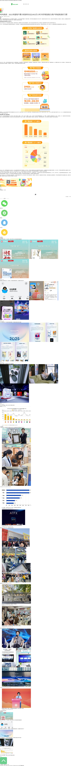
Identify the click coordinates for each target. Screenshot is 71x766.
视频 (11, 0)
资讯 (2, 0)
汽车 (17, 0)
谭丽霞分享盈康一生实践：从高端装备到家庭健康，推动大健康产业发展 (13, 708)
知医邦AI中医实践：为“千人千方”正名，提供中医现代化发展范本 (11, 625)
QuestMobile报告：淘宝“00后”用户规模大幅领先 (7, 405)
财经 (13, 0)
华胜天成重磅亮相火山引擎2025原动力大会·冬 (7, 628)
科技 (19, 0)
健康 (14, 0)
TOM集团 (1, 764)
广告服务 (4, 764)
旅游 (7, 0)
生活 (8, 0)
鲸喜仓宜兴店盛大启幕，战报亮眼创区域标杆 (7, 527)
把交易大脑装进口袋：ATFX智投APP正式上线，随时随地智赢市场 (12, 525)
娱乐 (3, 0)
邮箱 (20, 0)
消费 (16, 0)
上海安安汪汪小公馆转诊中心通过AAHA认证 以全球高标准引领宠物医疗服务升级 (12, 427)
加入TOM (7, 764)
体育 (5, 0)
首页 (0, 0)
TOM (3, 16)
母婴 (10, 0)
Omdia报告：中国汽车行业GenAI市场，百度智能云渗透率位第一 (11, 507)
